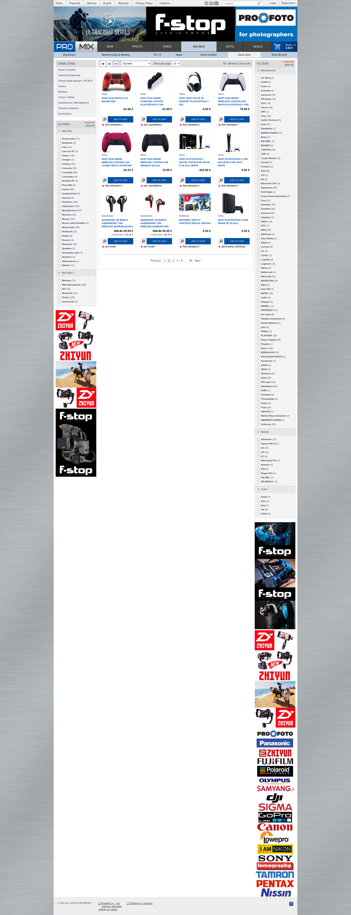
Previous (156, 260)
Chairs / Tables (66, 97)
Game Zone (244, 54)
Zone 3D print (279, 54)
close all (90, 125)
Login (273, 2)
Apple (179, 54)
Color (264, 489)
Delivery (91, 3)
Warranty (123, 3)
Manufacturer (268, 70)
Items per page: (162, 63)
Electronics (69, 54)
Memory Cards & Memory (116, 54)
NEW (110, 46)
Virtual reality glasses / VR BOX (75, 80)
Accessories (65, 113)
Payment (74, 3)
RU (211, 3)
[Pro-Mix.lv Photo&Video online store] (75, 46)
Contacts (164, 3)
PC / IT (157, 54)
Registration (288, 2)
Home (59, 3)
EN (216, 3)
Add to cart (121, 119)
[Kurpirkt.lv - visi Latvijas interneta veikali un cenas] (112, 906)
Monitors (63, 91)
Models (265, 432)
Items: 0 (290, 46)
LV (206, 3)
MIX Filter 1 (68, 273)
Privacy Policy (144, 3)
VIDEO (167, 46)
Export (107, 3)
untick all (89, 122)
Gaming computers (68, 108)
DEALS (257, 46)
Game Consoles (67, 69)
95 (190, 260)
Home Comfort (208, 54)
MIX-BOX (199, 46)
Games (62, 86)
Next (197, 260)
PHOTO (137, 46)
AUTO (230, 46)
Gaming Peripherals (69, 75)
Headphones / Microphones (73, 102)
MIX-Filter (67, 131)
